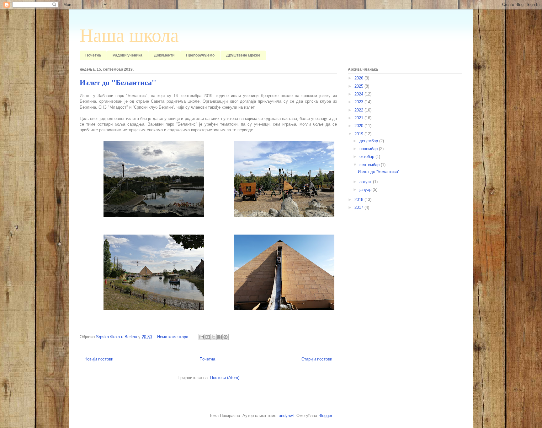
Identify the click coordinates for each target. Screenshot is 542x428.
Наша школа (129, 35)
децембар (369, 140)
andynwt (286, 415)
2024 (359, 94)
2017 (359, 207)
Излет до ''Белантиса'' (118, 83)
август (366, 181)
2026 (359, 78)
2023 (359, 102)
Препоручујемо (200, 55)
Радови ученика (127, 55)
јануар (366, 189)
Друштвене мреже (243, 55)
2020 (359, 125)
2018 (359, 199)
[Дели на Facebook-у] (219, 337)
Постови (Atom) (224, 377)
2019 (359, 134)
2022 (359, 110)
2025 (359, 86)
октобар (367, 156)
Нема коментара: (174, 336)
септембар (370, 164)
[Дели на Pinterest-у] (225, 337)
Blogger (325, 415)
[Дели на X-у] (213, 337)
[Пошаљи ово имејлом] (202, 337)
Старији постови (316, 359)
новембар (369, 148)
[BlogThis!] (208, 337)
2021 (359, 118)
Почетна (93, 55)
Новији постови (98, 359)
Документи (164, 55)
